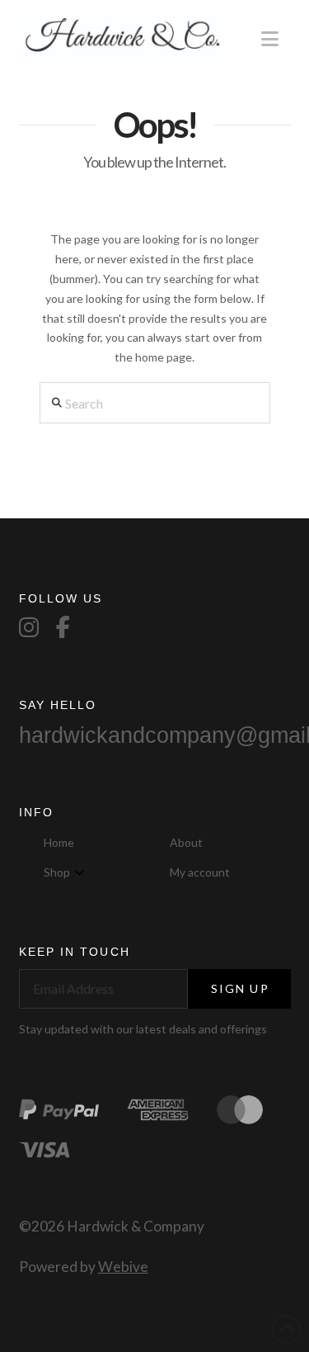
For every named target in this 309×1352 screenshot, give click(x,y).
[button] (270, 39)
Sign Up (240, 988)
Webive (123, 1266)
